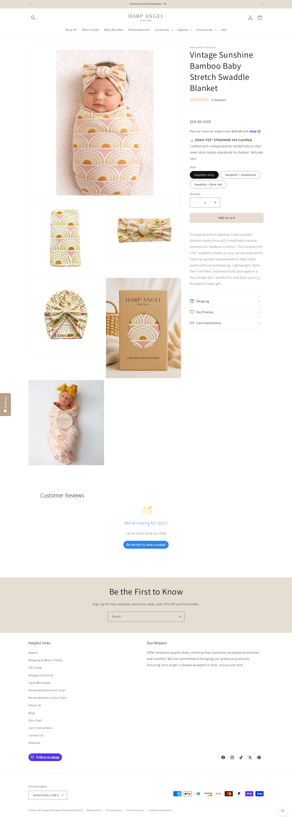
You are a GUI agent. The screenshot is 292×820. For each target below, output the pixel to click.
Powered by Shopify (72, 810)
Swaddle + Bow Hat (208, 184)
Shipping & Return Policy (45, 660)
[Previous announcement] (30, 4)
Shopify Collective (40, 675)
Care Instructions (40, 728)
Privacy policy (114, 810)
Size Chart (35, 720)
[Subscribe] (179, 617)
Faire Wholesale (39, 683)
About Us (34, 705)
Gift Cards (35, 667)
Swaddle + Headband (240, 175)
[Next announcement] (262, 4)
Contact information (160, 810)
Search (33, 653)
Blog (31, 713)
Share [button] (198, 111)
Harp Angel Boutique (48, 810)
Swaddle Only (204, 175)
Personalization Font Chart (47, 690)
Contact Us (36, 735)
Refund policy (94, 810)
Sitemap (34, 743)
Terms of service (135, 810)
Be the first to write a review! (146, 545)
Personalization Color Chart (47, 698)
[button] (33, 17)
